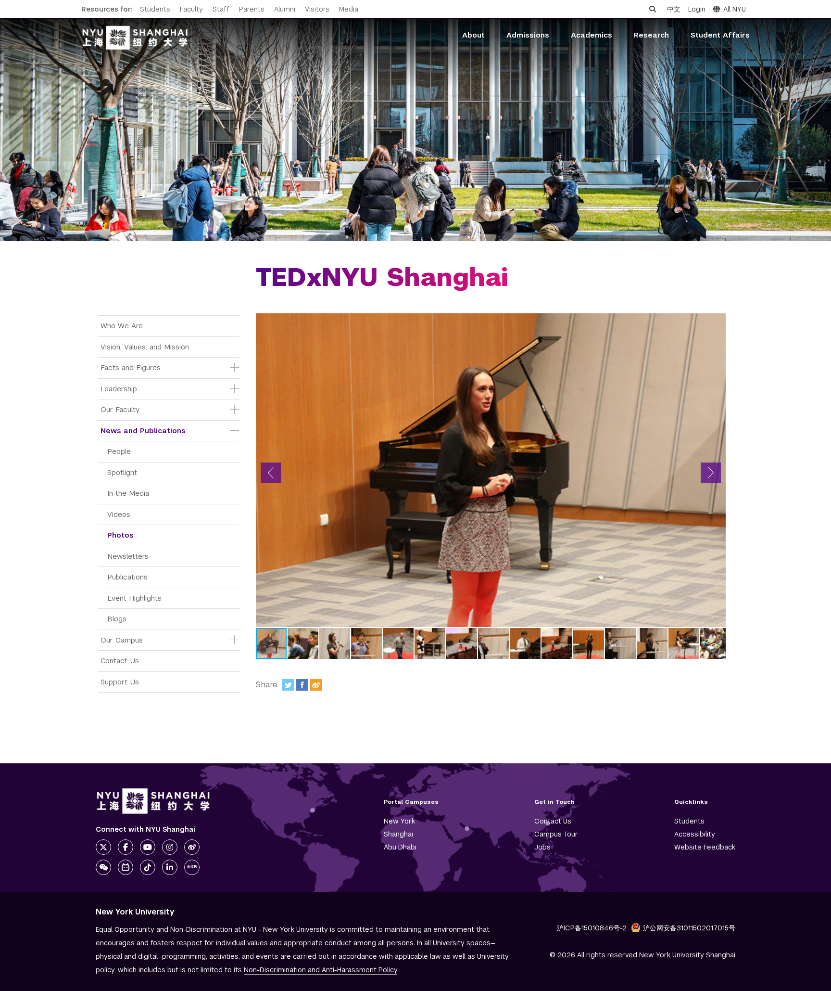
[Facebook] (302, 685)
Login (696, 9)
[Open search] (652, 9)
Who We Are (122, 325)
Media (348, 9)
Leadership (119, 388)
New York (399, 821)
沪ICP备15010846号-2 (592, 928)
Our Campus (122, 639)
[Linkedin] (169, 867)
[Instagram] (169, 847)
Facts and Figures (131, 367)
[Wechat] (103, 867)
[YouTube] (147, 847)
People (119, 451)
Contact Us (120, 660)
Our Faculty (120, 409)
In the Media (128, 493)
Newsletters (128, 556)
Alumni (284, 9)
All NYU (734, 9)
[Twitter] (288, 685)
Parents (251, 9)
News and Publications (143, 430)
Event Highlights (134, 598)
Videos (118, 514)
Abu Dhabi (400, 847)
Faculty (191, 9)
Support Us (120, 681)
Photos (120, 535)
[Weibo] (316, 685)
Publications (127, 576)
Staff (221, 9)
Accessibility (694, 834)
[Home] (135, 38)
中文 (673, 9)
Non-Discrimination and (320, 969)
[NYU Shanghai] (153, 801)
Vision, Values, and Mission (145, 346)
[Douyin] (147, 867)
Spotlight (122, 472)
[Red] (192, 867)
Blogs (116, 618)
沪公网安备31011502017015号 (689, 928)
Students (155, 9)
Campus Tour (556, 834)
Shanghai (398, 834)
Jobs (542, 847)
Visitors (317, 9)
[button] (271, 473)
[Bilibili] (125, 867)
